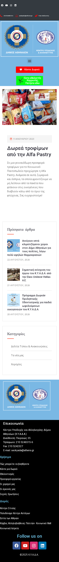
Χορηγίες (16, 364)
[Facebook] (2, 5)
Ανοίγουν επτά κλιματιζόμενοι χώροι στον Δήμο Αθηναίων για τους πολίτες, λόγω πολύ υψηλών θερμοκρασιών (29, 247)
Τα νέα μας (17, 355)
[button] (29, 60)
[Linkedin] (15, 5)
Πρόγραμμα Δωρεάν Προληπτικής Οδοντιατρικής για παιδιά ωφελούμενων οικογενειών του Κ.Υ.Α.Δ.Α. (29, 302)
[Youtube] (6, 5)
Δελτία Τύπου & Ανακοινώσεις (29, 346)
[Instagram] (11, 5)
